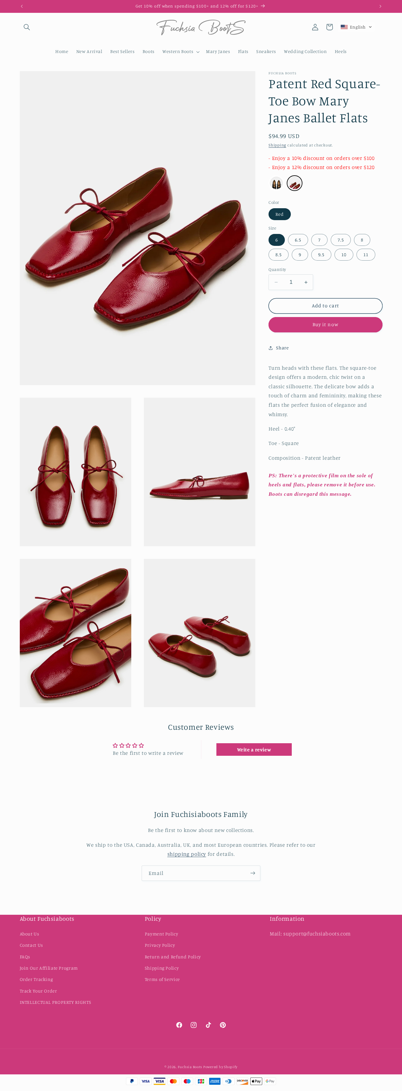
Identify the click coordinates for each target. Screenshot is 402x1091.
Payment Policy (161, 933)
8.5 (278, 254)
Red (279, 214)
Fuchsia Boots (190, 1067)
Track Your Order (38, 990)
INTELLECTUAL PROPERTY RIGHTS (55, 1002)
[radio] (276, 183)
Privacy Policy (160, 945)
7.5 (341, 239)
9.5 (321, 254)
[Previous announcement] (22, 6)
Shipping (277, 145)
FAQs (25, 956)
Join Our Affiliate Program (49, 968)
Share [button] (282, 347)
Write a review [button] (254, 749)
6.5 (298, 239)
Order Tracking (36, 979)
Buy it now (325, 325)
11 (365, 254)
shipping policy (186, 854)
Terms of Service (162, 979)
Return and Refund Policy (173, 956)
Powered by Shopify (220, 1067)
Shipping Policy (162, 968)
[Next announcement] (380, 6)
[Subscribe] (253, 873)
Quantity (277, 269)
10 (343, 254)
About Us (29, 933)
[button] (27, 27)
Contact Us (31, 945)
